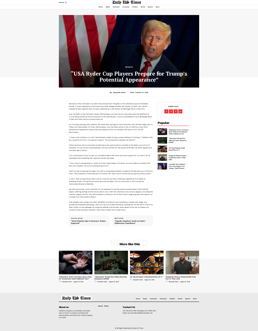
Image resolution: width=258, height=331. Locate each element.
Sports (129, 67)
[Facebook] (166, 111)
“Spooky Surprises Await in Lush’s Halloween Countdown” (130, 222)
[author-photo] (60, 282)
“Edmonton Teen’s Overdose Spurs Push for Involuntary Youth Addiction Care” (179, 132)
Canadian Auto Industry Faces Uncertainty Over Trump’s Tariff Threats (177, 166)
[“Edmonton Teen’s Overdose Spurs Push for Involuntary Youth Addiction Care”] (162, 131)
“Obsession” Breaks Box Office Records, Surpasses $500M (178, 140)
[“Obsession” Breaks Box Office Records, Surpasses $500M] (162, 140)
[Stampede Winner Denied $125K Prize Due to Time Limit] (162, 157)
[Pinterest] (176, 111)
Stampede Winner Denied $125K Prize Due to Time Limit (177, 157)
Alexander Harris (119, 92)
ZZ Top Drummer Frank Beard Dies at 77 (177, 149)
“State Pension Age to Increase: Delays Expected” (88, 222)
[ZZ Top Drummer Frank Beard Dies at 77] (162, 149)
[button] (63, 2)
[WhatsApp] (180, 111)
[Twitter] (171, 111)
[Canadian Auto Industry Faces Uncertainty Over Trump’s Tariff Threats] (162, 166)
